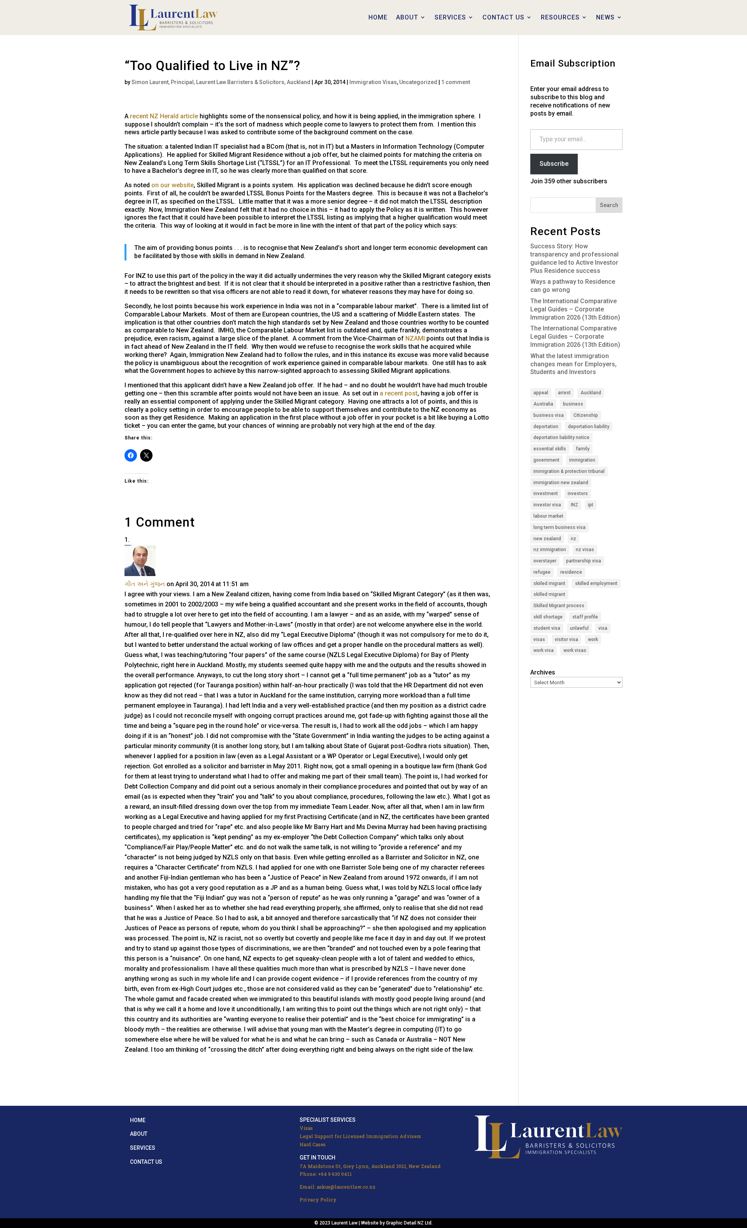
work (593, 639)
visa (602, 628)
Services (142, 1148)
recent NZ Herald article (164, 116)
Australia (543, 404)
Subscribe (554, 163)
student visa (546, 628)
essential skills (549, 448)
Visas (306, 1128)
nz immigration (549, 549)
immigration (582, 460)
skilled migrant (549, 594)
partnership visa (583, 561)
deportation (545, 426)
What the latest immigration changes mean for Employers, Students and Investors (573, 364)
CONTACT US (503, 17)
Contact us (146, 1162)
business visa (548, 415)
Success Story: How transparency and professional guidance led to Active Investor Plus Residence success (574, 258)
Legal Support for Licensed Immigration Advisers (360, 1136)
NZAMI (415, 338)
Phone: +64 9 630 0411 (326, 1174)
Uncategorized (418, 82)
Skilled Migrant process (558, 605)
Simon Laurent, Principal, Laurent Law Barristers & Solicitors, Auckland (221, 82)
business (573, 404)
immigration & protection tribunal (569, 471)
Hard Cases (313, 1144)
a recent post (398, 393)
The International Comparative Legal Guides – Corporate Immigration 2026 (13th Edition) (575, 309)
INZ (574, 505)
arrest (564, 392)
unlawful (579, 628)
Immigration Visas (373, 82)
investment (545, 493)
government (546, 460)
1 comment (455, 82)
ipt (590, 505)
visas (539, 639)
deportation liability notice (561, 437)
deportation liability (588, 426)
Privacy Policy (318, 1199)
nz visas (585, 549)
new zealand (547, 538)
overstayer (544, 561)
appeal (540, 392)
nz (573, 538)
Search (609, 205)
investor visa (547, 505)
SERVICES (450, 17)
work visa (543, 650)
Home (138, 1120)
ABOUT (407, 17)
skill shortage (548, 617)
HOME (378, 17)
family (582, 448)
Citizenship (585, 415)
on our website (172, 185)
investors (578, 493)
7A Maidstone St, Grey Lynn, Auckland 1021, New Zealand (370, 1166)
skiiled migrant (549, 583)
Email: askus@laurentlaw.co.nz (337, 1187)
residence (571, 572)
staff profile (585, 617)
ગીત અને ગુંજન (144, 584)
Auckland (590, 392)
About (138, 1134)
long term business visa (559, 527)
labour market (548, 516)
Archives (542, 672)
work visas (574, 650)
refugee (542, 572)
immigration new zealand (560, 482)
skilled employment (596, 583)
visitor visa (566, 639)
